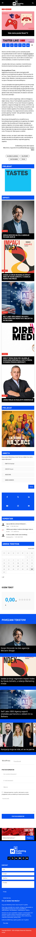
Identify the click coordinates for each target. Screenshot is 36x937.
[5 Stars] (29, 599)
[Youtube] (7, 505)
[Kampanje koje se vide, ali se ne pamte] (18, 737)
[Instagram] (18, 505)
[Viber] (20, 45)
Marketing (8, 9)
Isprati (5, 231)
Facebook (17, 761)
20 (18, 566)
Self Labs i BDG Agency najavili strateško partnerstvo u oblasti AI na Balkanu (18, 318)
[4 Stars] (27, 599)
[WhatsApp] (12, 45)
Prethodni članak (28, 53)
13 (18, 563)
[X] (8, 45)
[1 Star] (20, 599)
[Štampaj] (28, 45)
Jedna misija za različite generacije (18, 400)
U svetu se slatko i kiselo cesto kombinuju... (17, 534)
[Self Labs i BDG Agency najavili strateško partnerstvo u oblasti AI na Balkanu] (18, 298)
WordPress (6, 761)
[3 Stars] (24, 599)
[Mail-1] (28, 505)
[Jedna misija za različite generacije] (18, 381)
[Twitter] (18, 497)
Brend (4, 395)
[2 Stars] (22, 599)
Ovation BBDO (14, 159)
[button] (19, 464)
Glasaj (31, 486)
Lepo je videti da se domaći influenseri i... (16, 524)
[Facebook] (4, 45)
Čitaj (3, 9)
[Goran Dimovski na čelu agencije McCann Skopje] (18, 217)
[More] (32, 45)
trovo (23, 159)
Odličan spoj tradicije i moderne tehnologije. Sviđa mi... (20, 529)
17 (4, 566)
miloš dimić (25, 156)
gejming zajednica (12, 156)
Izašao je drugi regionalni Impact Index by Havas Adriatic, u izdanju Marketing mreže (16, 277)
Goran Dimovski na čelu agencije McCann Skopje (16, 236)
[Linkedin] (24, 45)
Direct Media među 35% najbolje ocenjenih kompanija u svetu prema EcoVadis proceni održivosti (17, 360)
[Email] (16, 45)
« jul (3, 577)
